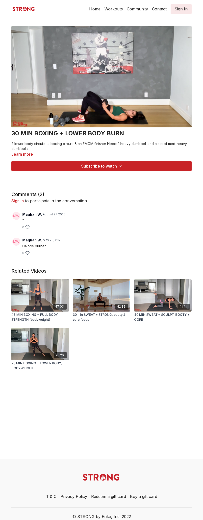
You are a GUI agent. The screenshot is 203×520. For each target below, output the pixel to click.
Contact (159, 8)
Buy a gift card (143, 496)
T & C (51, 496)
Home (95, 8)
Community (137, 8)
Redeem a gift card (108, 496)
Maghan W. (32, 214)
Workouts (113, 8)
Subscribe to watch (99, 166)
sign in (17, 200)
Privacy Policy (73, 496)
